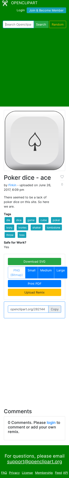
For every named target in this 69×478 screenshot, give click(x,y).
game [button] (30, 220)
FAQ (4, 473)
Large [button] (61, 270)
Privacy (14, 473)
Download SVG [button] (34, 261)
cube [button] (43, 220)
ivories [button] (22, 227)
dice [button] (18, 220)
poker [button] (56, 220)
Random (58, 24)
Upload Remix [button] (34, 292)
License (27, 473)
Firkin (12, 185)
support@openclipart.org (34, 461)
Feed (58, 473)
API (65, 473)
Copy (55, 309)
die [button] (8, 220)
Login (21, 10)
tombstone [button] (53, 227)
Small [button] (31, 270)
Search (41, 24)
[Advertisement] (34, 67)
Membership (44, 473)
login (51, 422)
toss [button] (22, 235)
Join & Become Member (46, 10)
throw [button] (9, 235)
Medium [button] (46, 270)
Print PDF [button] (34, 284)
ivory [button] (9, 227)
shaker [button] (36, 227)
